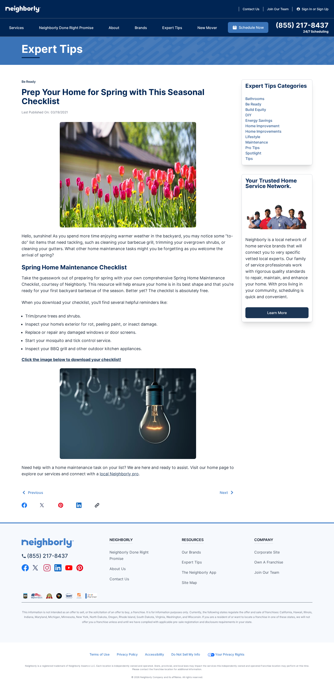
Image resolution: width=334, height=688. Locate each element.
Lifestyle (252, 136)
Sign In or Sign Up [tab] (315, 9)
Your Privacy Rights (229, 654)
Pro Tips (252, 147)
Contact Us (119, 579)
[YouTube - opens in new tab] (68, 567)
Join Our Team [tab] (278, 9)
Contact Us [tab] (251, 9)
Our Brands (191, 552)
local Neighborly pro (119, 473)
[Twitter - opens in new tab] (36, 567)
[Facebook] (25, 505)
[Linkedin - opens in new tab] (58, 567)
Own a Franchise (268, 562)
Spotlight (253, 153)
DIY (248, 115)
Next (224, 492)
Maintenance (256, 142)
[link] (98, 505)
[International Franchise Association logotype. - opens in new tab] (25, 596)
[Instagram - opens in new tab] (47, 567)
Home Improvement (262, 126)
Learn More (277, 312)
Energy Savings (258, 120)
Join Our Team (266, 572)
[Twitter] (43, 505)
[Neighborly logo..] (23, 9)
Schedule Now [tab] (251, 27)
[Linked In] (79, 505)
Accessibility (154, 654)
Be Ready (29, 81)
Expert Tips (192, 562)
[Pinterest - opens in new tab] (79, 567)
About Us (118, 568)
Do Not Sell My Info (185, 654)
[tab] (16, 27)
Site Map (189, 582)
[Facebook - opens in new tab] (25, 567)
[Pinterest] (61, 505)
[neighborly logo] (58, 543)
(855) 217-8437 (47, 556)
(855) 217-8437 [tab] (302, 25)
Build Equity (255, 109)
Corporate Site (267, 552)
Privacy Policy (127, 654)
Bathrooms (254, 98)
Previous (35, 492)
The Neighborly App (199, 572)
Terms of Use (100, 654)
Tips (249, 158)
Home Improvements (263, 131)
